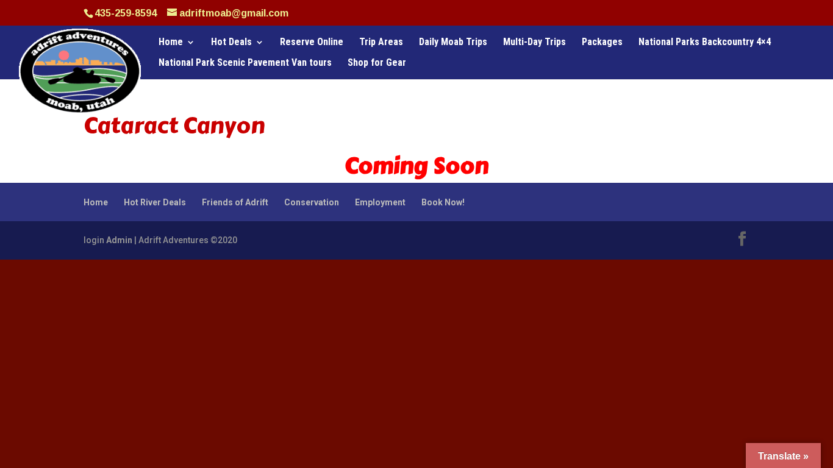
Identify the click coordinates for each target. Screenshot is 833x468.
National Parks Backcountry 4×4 (704, 43)
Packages (602, 43)
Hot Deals (231, 43)
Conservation (311, 202)
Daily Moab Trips (453, 43)
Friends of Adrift (235, 202)
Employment (380, 202)
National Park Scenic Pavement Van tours (245, 63)
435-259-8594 (126, 13)
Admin (119, 240)
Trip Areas (381, 43)
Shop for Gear (377, 63)
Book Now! (443, 202)
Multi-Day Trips (534, 43)
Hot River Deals (155, 202)
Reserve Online (311, 43)
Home (171, 43)
